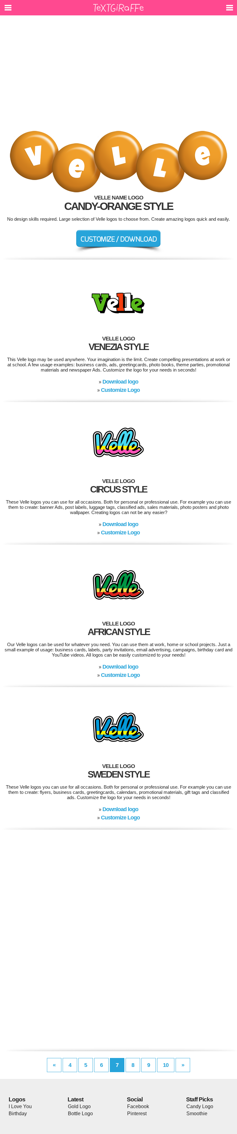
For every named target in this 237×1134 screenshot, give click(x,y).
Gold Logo (79, 1106)
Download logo (120, 382)
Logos (17, 1099)
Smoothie (196, 1113)
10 (165, 1065)
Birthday (18, 1113)
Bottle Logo (80, 1113)
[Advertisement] (118, 77)
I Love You (20, 1106)
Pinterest (137, 1113)
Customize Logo (120, 390)
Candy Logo (199, 1106)
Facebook (138, 1106)
